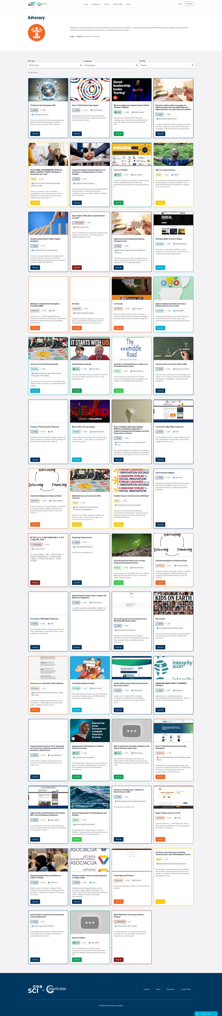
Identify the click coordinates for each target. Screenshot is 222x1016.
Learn (86, 4)
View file (35, 134)
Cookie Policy (186, 989)
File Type (31, 61)
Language (88, 61)
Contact (146, 989)
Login (72, 36)
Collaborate (96, 4)
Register (189, 4)
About (128, 4)
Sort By (142, 61)
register (79, 36)
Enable (106, 4)
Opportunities (118, 4)
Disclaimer (170, 989)
